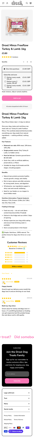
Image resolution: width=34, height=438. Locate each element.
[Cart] (30, 3)
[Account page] (7, 3)
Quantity (4, 62)
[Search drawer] (27, 3)
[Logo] (17, 3)
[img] (6, 279)
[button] (6, 57)
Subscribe (17, 381)
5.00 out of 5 (21, 246)
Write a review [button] (17, 266)
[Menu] (3, 3)
